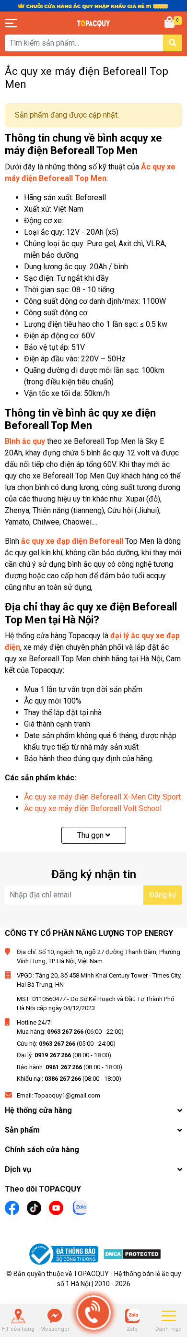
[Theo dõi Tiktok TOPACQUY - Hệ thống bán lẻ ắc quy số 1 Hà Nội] (34, 1207)
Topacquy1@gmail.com (67, 1095)
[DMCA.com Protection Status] (132, 1255)
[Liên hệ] (54, 1316)
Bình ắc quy (25, 441)
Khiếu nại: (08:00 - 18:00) (69, 1078)
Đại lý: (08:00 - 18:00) (64, 1055)
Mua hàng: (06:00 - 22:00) (70, 1031)
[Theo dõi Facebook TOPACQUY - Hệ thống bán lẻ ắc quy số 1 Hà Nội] (12, 1207)
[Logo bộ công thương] (64, 1256)
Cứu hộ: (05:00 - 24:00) (66, 1043)
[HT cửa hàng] (18, 1316)
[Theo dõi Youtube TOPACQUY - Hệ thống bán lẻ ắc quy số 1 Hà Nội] (56, 1207)
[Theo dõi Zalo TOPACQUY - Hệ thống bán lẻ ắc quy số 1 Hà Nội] (80, 1206)
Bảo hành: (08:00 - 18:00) (69, 1067)
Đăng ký (162, 894)
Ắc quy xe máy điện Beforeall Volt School (93, 808)
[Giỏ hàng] (170, 23)
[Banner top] (93, 5)
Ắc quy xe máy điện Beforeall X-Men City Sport (102, 796)
